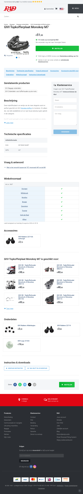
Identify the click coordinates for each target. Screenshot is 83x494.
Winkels (59, 420)
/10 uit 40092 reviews (18, 2)
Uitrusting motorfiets (11, 426)
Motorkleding (8, 417)
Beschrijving (10, 71)
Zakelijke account (62, 429)
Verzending (34, 426)
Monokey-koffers (26, 108)
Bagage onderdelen (22, 24)
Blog (58, 431)
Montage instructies (15, 368)
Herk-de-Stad (24, 215)
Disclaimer (41, 488)
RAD (58, 413)
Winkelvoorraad (21, 75)
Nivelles (24, 197)
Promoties (7, 431)
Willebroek (24, 193)
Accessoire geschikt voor (70, 71)
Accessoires (54, 71)
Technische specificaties (25, 71)
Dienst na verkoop (36, 434)
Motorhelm (7, 420)
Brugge (24, 202)
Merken (6, 434)
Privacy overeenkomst (71, 485)
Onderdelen (10, 75)
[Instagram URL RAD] (34, 467)
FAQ (31, 420)
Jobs (58, 426)
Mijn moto (7, 437)
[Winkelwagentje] (56, 9)
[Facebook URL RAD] (31, 467)
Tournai (24, 211)
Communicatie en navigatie (13, 423)
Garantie (33, 431)
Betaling (33, 423)
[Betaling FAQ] (41, 481)
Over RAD (60, 423)
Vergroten (9, 55)
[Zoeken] (80, 16)
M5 (40, 124)
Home (6, 24)
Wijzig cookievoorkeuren (64, 440)
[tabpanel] (18, 45)
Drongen (24, 189)
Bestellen (58, 48)
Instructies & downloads (37, 75)
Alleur (24, 219)
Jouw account (61, 417)
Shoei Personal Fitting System (66, 437)
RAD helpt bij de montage (38, 368)
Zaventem (24, 206)
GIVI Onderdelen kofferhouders (40, 24)
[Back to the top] (79, 490)
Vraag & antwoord (42, 71)
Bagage (12, 24)
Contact (33, 417)
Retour (32, 429)
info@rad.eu (60, 485)
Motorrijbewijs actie (63, 434)
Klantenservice (35, 413)
